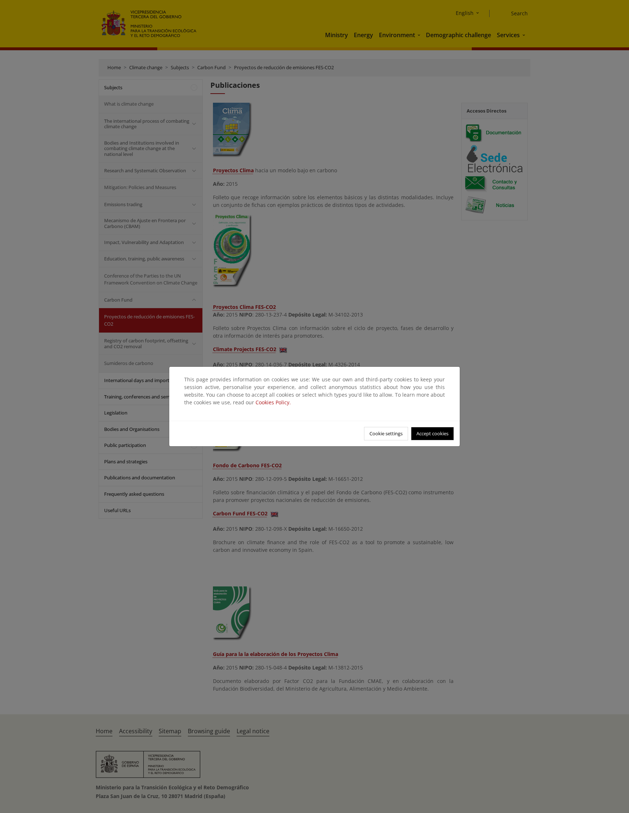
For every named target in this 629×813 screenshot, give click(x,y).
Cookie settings (386, 433)
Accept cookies (432, 433)
